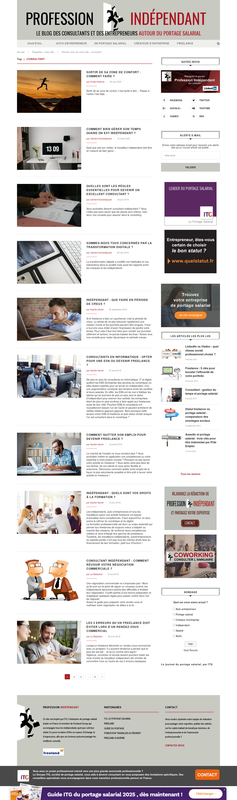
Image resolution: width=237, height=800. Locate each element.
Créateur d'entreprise (187, 619)
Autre (179, 636)
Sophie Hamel (97, 309)
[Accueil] (118, 1)
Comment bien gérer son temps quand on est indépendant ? (113, 131)
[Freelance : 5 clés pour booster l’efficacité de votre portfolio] (171, 368)
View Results (191, 650)
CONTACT (207, 775)
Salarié (179, 630)
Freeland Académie (114, 738)
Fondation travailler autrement (122, 733)
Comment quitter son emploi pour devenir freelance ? (116, 437)
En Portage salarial (110, 43)
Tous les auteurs (190, 474)
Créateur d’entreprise (151, 43)
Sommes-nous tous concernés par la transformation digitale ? (119, 245)
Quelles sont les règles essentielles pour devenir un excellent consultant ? (113, 190)
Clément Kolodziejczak (101, 138)
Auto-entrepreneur (71, 43)
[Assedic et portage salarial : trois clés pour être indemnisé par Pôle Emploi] (171, 434)
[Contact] (190, 488)
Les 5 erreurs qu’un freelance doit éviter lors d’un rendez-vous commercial (118, 627)
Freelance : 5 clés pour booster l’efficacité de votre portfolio (200, 372)
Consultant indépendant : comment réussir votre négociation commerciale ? (117, 565)
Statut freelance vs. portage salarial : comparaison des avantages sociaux (197, 415)
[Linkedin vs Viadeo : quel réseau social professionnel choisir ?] (171, 346)
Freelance (185, 43)
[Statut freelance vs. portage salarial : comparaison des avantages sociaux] (171, 409)
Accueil (20, 52)
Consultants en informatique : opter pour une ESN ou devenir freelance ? (119, 361)
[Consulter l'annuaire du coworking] (190, 536)
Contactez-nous (174, 745)
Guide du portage (114, 728)
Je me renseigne (190, 315)
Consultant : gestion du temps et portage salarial (201, 391)
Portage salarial (184, 614)
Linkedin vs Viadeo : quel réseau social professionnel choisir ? (201, 350)
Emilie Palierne (97, 81)
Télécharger (205, 793)
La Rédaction (96, 574)
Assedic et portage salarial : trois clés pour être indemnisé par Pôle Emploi (200, 440)
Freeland (109, 723)
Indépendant (183, 625)
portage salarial (90, 719)
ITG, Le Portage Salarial (117, 718)
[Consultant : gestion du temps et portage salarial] (171, 389)
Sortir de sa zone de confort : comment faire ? (113, 74)
